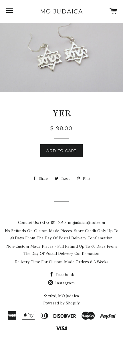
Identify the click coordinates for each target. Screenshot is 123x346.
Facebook (64, 274)
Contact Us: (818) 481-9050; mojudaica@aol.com (61, 222)
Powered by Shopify (61, 303)
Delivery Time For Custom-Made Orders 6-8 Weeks (61, 261)
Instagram (64, 283)
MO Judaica (61, 11)
